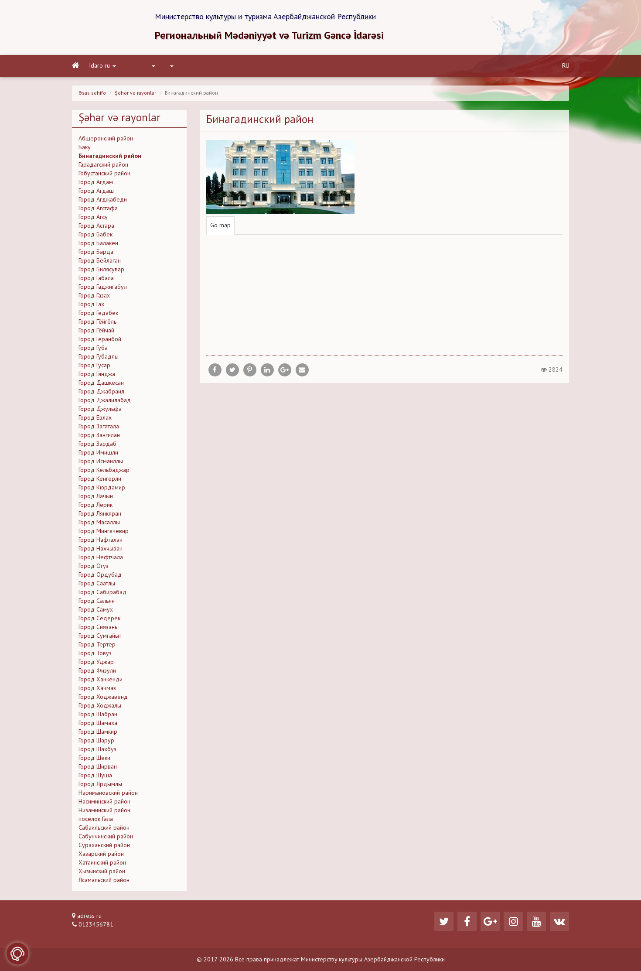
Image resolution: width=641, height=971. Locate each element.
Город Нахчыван (100, 549)
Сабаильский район (104, 828)
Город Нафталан (100, 540)
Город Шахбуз (97, 749)
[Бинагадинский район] (302, 369)
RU (565, 66)
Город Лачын (95, 496)
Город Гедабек (98, 313)
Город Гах (91, 304)
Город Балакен (98, 243)
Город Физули (97, 671)
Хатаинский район (102, 863)
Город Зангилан (99, 435)
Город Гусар (94, 365)
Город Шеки (94, 758)
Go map (220, 225)
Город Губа (93, 348)
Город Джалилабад (104, 400)
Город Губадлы (98, 357)
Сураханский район (104, 845)
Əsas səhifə (92, 93)
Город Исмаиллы (100, 461)
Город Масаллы (99, 523)
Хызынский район (101, 871)
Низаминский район (104, 810)
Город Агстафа (98, 208)
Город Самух (95, 610)
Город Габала (96, 278)
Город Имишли (98, 453)
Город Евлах (95, 418)
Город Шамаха (97, 723)
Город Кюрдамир (101, 488)
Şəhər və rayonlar (135, 93)
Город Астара (96, 226)
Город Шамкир (97, 732)
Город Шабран (97, 714)
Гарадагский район (103, 165)
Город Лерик (95, 505)
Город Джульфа (100, 409)
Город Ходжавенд (103, 697)
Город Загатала (98, 427)
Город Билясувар (101, 270)
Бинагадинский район (109, 156)
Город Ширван (97, 767)
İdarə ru (99, 66)
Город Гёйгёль (97, 322)
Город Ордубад (100, 575)
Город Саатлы (96, 584)
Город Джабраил (101, 392)
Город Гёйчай (96, 331)
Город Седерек (99, 618)
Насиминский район (104, 802)
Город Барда (95, 252)
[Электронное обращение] (17, 953)
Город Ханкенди (100, 680)
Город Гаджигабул (102, 287)
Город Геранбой (99, 339)
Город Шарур (96, 741)
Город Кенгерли (99, 479)
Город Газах (94, 296)
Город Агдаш (96, 191)
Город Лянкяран (99, 514)
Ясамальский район (104, 880)
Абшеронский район (105, 139)
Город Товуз (95, 653)
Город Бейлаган (99, 261)
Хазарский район (101, 854)
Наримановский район (108, 793)
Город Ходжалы (99, 706)
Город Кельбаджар (104, 470)
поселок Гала (95, 819)
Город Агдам (95, 182)
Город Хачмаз (97, 688)
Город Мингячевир (103, 531)
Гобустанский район (104, 174)
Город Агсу (93, 217)
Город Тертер (97, 645)
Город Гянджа (96, 374)
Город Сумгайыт (99, 636)
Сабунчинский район (105, 837)
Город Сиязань (97, 627)
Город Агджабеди (102, 200)
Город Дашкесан (101, 383)
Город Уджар (96, 662)
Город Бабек (95, 235)
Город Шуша (95, 776)
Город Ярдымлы (100, 784)
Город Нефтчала (100, 557)
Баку (84, 147)
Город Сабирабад (102, 592)
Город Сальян (96, 601)
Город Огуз (93, 566)
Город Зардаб (97, 444)
